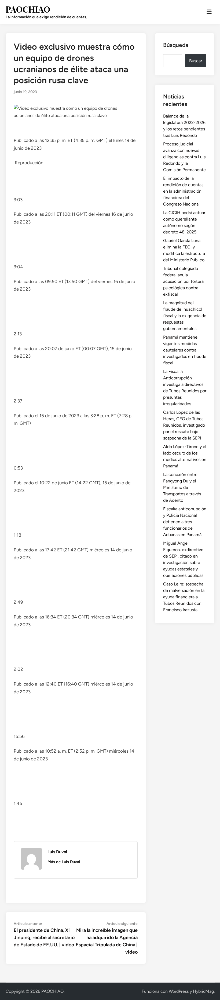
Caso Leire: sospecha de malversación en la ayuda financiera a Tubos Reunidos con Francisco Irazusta (183, 596)
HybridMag (203, 991)
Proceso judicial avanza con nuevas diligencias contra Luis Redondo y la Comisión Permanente (184, 156)
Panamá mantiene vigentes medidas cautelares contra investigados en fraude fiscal (184, 350)
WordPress (179, 991)
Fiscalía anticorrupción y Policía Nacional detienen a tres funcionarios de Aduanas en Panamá (184, 521)
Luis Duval (57, 851)
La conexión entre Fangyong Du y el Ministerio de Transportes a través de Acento (182, 487)
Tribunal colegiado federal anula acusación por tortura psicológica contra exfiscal (183, 281)
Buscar (195, 60)
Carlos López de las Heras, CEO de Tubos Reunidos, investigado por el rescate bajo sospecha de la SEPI (184, 425)
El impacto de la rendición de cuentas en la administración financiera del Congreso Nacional (183, 191)
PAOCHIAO (28, 9)
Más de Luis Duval (63, 861)
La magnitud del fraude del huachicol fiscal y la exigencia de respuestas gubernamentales (184, 315)
